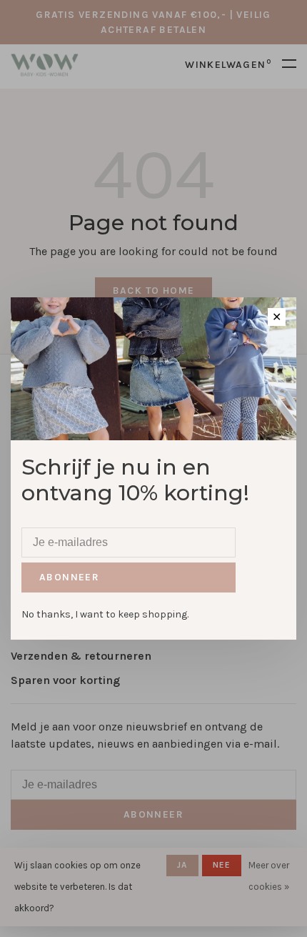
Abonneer (69, 577)
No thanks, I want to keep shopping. (104, 614)
